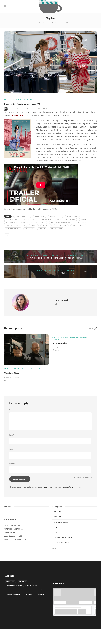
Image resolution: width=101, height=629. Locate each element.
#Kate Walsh (10, 222)
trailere (43, 23)
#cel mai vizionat (12, 219)
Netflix (8, 99)
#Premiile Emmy (61, 226)
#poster (33, 226)
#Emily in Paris (70, 219)
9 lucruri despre (61, 522)
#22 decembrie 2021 (22, 216)
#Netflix (81, 222)
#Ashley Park (39, 216)
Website (12, 464)
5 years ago (20, 108)
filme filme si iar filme (56, 255)
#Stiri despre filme (13, 594)
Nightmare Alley (67, 273)
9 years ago (64, 348)
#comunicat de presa (14, 586)
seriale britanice (76, 337)
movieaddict (13, 108)
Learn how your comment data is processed (63, 487)
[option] (26, 357)
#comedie (22, 581)
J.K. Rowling (59, 337)
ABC (55, 532)
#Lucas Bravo (40, 222)
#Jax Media (84, 219)
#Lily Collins (25, 222)
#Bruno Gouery (55, 216)
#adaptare (10, 581)
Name (11, 435)
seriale (17, 99)
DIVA (39, 255)
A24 (55, 527)
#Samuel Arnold (78, 226)
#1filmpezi (58, 512)
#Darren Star (29, 219)
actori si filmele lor (63, 537)
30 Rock (57, 517)
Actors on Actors (61, 543)
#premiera (46, 226)
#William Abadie (56, 229)
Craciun (31, 255)
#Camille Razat (72, 216)
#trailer (42, 229)
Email (11, 449)
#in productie (32, 586)
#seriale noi (35, 590)
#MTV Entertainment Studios (61, 222)
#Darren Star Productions (49, 219)
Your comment (14, 410)
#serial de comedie (12, 229)
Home (35, 23)
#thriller (29, 594)
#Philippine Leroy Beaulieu (15, 226)
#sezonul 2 (29, 229)
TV (82, 255)
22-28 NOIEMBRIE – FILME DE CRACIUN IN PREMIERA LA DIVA (54, 258)
